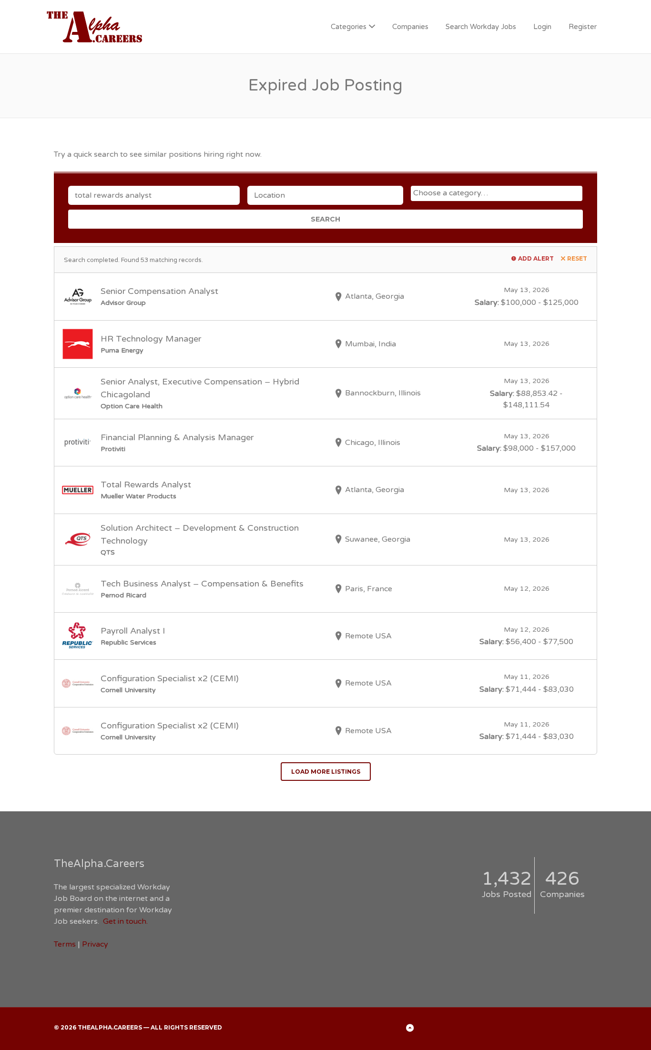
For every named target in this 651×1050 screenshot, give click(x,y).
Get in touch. (125, 921)
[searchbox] (497, 193)
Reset (577, 258)
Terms (65, 944)
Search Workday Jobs (481, 26)
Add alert (536, 258)
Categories (348, 26)
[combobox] (496, 193)
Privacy (95, 944)
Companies (410, 26)
